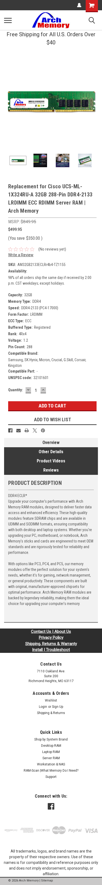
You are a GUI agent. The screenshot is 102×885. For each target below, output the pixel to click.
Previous (8, 101)
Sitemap (47, 880)
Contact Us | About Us (51, 631)
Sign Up (57, 707)
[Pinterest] (43, 430)
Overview (51, 442)
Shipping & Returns (51, 713)
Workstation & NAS (51, 764)
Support (51, 777)
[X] (35, 430)
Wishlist (51, 700)
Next (94, 101)
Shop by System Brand (51, 739)
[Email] (18, 430)
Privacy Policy (51, 637)
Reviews (51, 470)
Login (43, 707)
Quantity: (15, 390)
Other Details (51, 451)
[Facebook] (10, 430)
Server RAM (51, 758)
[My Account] (79, 5)
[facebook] (51, 806)
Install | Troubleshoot (51, 649)
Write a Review (20, 255)
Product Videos (51, 460)
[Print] (26, 430)
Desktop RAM (51, 746)
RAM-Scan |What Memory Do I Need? (51, 770)
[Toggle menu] (8, 20)
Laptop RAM (51, 752)
